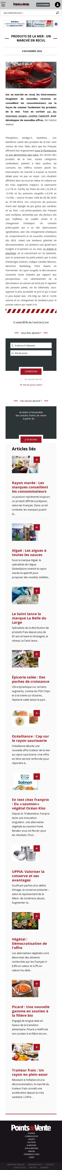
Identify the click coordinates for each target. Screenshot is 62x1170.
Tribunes (31, 1151)
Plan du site (19, 1167)
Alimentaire (31, 1145)
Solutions (32, 1142)
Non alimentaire (31, 1148)
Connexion (31, 371)
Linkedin (44, 1167)
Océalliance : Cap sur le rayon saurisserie (30, 738)
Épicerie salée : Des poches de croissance (30, 679)
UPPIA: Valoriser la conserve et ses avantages (28, 875)
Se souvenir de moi (33, 379)
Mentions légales (15, 1164)
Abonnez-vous (35, 1164)
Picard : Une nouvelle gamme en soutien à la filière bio (30, 1011)
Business (31, 1133)
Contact (50, 1164)
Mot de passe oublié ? (33, 385)
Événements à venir (31, 1154)
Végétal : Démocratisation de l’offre (29, 943)
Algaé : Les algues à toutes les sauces (29, 552)
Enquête (31, 1139)
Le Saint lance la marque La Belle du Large (29, 618)
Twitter (32, 1167)
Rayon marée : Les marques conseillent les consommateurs (30, 487)
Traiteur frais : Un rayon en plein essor (30, 1072)
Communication (31, 1136)
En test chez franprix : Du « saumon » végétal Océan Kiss (30, 803)
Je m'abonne (43, 4)
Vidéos (31, 1157)
